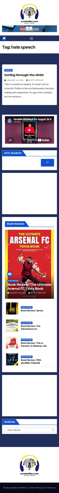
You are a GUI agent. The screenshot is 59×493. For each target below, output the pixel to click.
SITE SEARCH (12, 153)
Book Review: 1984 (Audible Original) (31, 361)
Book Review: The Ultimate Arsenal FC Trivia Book (29, 287)
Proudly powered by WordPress (16, 488)
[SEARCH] (47, 162)
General (8, 70)
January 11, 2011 (15, 80)
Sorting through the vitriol (23, 75)
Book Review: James (32, 310)
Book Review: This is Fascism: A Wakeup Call (33, 344)
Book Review (13, 280)
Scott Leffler (35, 80)
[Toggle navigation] (32, 38)
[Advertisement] (29, 193)
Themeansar (50, 488)
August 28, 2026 (18, 293)
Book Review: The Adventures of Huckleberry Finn (30, 329)
